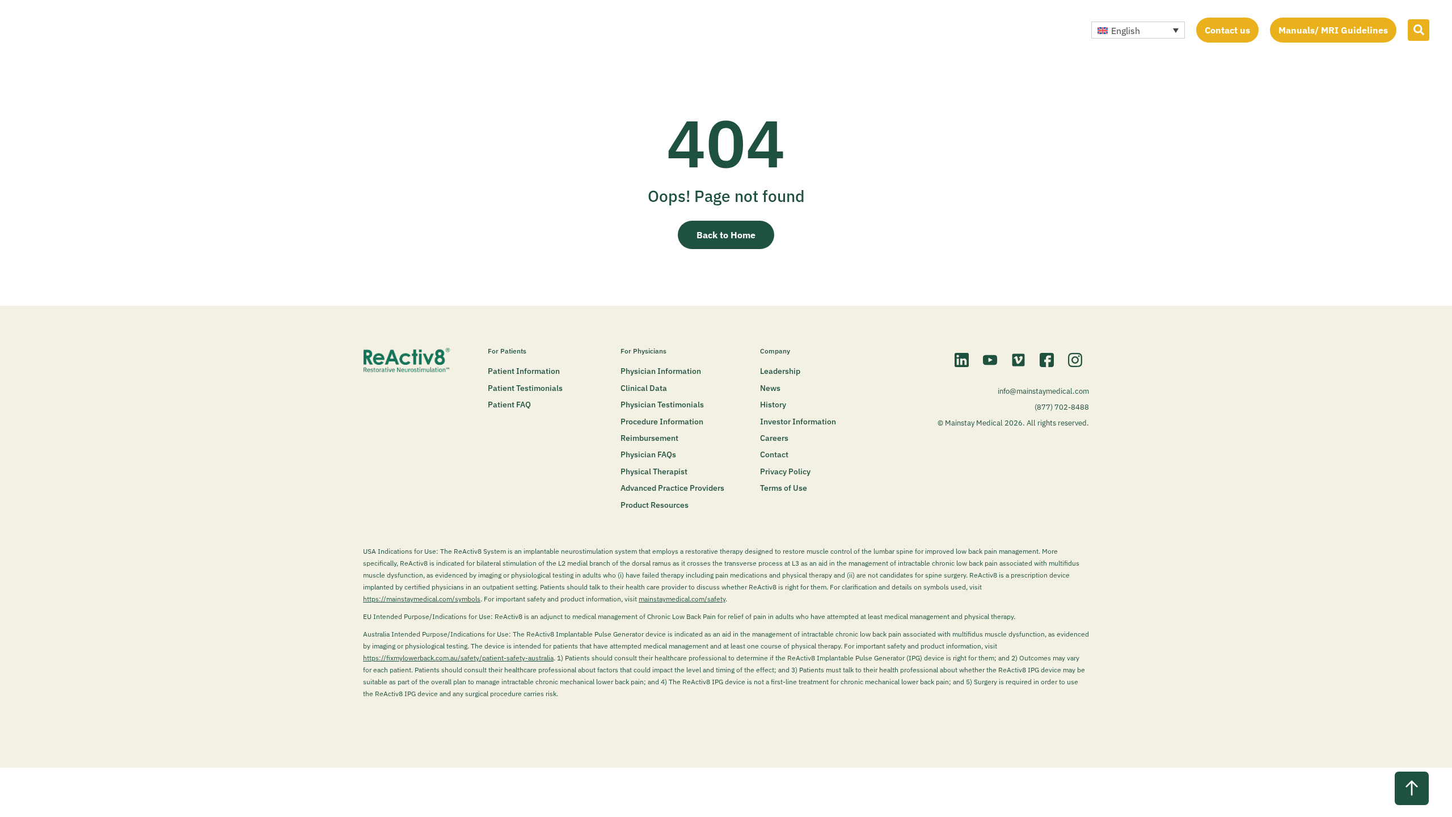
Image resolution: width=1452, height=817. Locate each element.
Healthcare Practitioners (587, 29)
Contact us (1227, 30)
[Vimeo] (1018, 360)
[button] (1138, 30)
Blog (720, 29)
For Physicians (643, 351)
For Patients (494, 29)
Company (674, 29)
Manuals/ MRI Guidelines (1333, 30)
